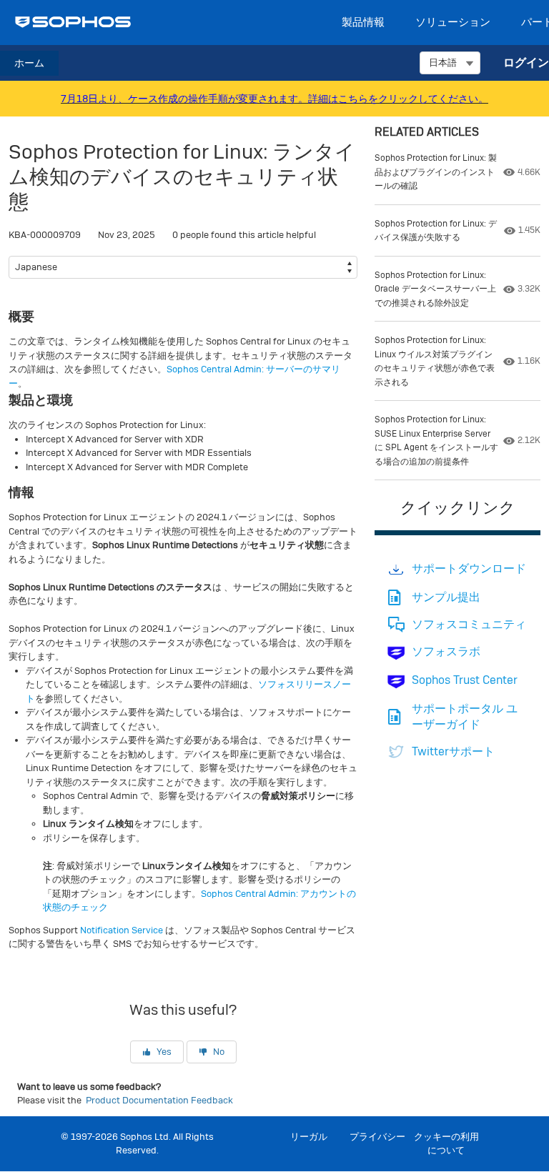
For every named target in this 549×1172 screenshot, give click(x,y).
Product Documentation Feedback (159, 1100)
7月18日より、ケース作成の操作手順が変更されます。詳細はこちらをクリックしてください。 (274, 98)
